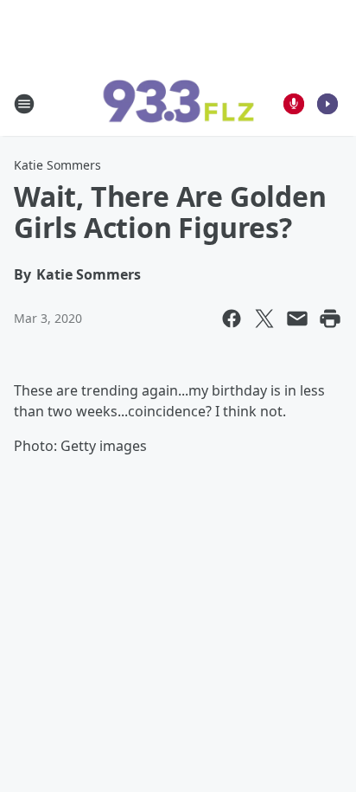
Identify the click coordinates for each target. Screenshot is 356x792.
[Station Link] (178, 104)
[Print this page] (330, 318)
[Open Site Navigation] (24, 103)
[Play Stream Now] (327, 103)
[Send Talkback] (293, 103)
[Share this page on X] (264, 318)
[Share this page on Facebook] (231, 318)
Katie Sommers (57, 165)
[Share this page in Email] (297, 318)
